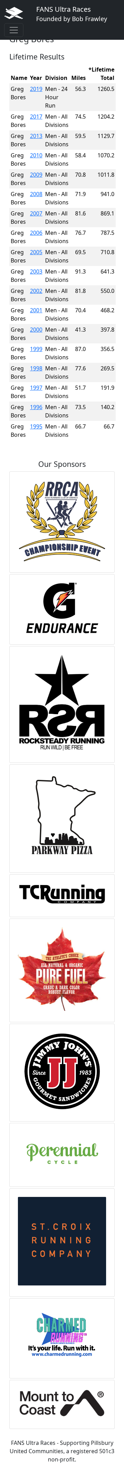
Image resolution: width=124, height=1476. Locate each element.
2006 (36, 233)
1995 (36, 426)
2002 (36, 291)
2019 (36, 89)
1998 (36, 368)
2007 (36, 213)
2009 (36, 174)
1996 (36, 407)
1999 (36, 349)
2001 (36, 310)
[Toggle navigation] (13, 30)
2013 (36, 136)
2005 (36, 252)
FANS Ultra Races (71, 13)
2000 (36, 329)
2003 (36, 271)
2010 (36, 155)
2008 (36, 194)
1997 (36, 387)
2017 (36, 116)
